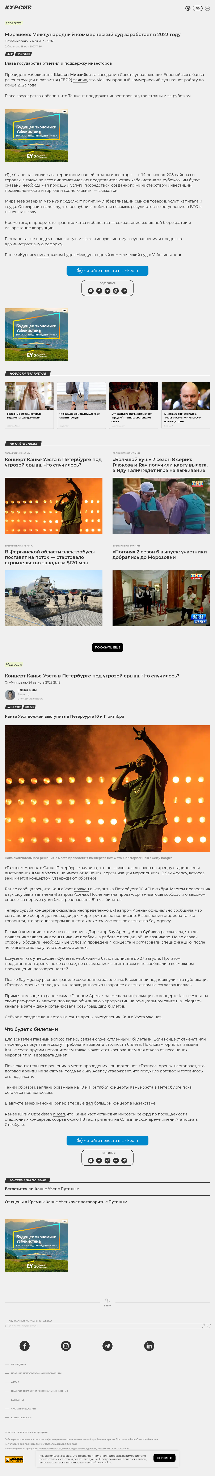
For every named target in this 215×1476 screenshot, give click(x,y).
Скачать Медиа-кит (23, 1409)
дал (89, 1103)
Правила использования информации (36, 1373)
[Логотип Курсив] (18, 7)
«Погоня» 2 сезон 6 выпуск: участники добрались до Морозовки (160, 554)
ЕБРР (10, 54)
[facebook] (25, 1346)
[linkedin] (149, 1346)
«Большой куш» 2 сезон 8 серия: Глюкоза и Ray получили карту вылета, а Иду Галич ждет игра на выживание (160, 465)
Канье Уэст (14, 707)
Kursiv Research (21, 1417)
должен (81, 889)
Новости (13, 23)
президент (23, 54)
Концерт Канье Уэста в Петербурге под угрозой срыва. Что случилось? (53, 462)
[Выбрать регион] (188, 8)
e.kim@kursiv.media (30, 698)
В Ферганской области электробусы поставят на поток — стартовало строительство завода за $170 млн (50, 557)
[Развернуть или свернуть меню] (207, 8)
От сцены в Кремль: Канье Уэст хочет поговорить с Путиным (66, 1202)
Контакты (17, 1400)
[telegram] (107, 1346)
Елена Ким (27, 690)
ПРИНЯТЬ (164, 1458)
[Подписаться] (207, 1326)
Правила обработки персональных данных (39, 1391)
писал (43, 254)
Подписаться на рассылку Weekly (30, 1321)
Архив (15, 1382)
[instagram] (66, 1346)
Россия (29, 707)
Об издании (18, 1365)
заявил (80, 80)
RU (197, 8)
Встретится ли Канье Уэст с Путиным (42, 1189)
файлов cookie (101, 1462)
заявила (89, 867)
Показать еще (107, 647)
